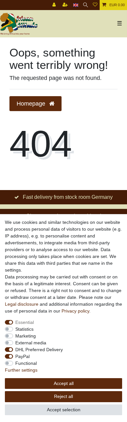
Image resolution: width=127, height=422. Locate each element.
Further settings (21, 370)
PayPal (22, 356)
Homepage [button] (32, 103)
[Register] (65, 5)
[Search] (85, 5)
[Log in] (54, 5)
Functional (26, 363)
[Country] (75, 5)
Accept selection (63, 409)
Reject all (63, 396)
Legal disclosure (21, 304)
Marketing (25, 336)
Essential (24, 322)
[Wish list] (95, 5)
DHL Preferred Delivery (39, 349)
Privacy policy (75, 310)
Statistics (24, 329)
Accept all (64, 383)
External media (30, 342)
